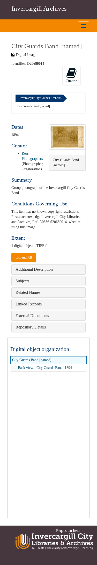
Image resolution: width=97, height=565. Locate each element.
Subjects (22, 281)
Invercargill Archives (39, 8)
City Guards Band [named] (31, 360)
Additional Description (34, 269)
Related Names (28, 292)
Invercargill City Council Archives (41, 98)
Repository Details (31, 327)
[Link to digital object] (67, 137)
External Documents (32, 315)
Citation (71, 81)
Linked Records (29, 304)
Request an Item (68, 531)
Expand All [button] (24, 257)
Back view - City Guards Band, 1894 (45, 368)
